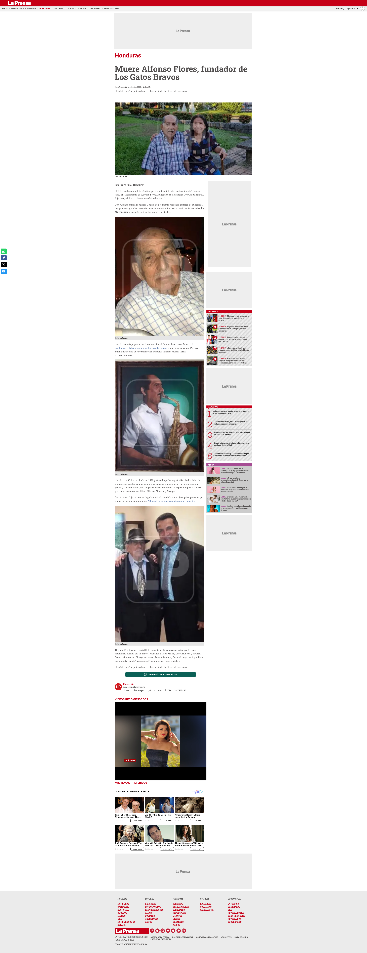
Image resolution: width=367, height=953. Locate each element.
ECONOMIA (123, 909)
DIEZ (230, 909)
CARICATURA (206, 909)
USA (120, 918)
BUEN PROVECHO (236, 915)
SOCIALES (150, 915)
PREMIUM (178, 898)
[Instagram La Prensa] (162, 930)
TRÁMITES (178, 921)
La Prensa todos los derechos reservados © (131, 938)
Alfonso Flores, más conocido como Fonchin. (171, 501)
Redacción (147, 87)
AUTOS (148, 921)
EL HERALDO (234, 906)
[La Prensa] (127, 930)
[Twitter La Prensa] (157, 930)
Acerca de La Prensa (160, 937)
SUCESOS (122, 912)
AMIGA (148, 912)
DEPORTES (150, 903)
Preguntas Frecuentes (161, 939)
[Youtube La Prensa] (168, 930)
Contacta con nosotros (207, 937)
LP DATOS (177, 915)
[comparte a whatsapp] (4, 251)
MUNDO (122, 915)
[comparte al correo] (4, 271)
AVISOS (176, 924)
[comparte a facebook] (4, 258)
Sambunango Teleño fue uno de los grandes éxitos (141, 347)
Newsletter (226, 937)
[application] (160, 741)
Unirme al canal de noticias (162, 674)
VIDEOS (176, 918)
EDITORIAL (205, 903)
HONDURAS (123, 903)
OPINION (204, 898)
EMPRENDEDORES (154, 909)
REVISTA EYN (234, 918)
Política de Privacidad (182, 937)
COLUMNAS (206, 906)
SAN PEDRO (123, 906)
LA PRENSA (233, 903)
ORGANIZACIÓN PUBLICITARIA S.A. (131, 944)
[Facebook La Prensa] (152, 930)
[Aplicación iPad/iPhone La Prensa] (173, 930)
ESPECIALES (179, 909)
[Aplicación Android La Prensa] (178, 930)
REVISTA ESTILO (236, 912)
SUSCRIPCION (235, 921)
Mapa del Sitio (241, 937)
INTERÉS (149, 898)
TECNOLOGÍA (151, 918)
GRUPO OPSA (234, 898)
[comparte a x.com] (4, 264)
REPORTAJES (179, 912)
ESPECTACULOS (153, 906)
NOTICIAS (122, 898)
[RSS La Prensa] (184, 930)
